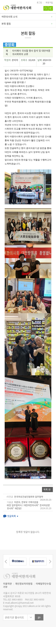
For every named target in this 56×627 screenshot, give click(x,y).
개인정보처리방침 (24, 583)
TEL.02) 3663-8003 (12, 599)
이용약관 (7, 583)
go (39, 617)
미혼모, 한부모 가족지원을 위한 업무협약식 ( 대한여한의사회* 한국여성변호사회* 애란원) (28, 505)
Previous (6, 561)
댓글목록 (11, 516)
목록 (45, 489)
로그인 (39, 3)
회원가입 (49, 3)
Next (50, 561)
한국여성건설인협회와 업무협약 (28, 496)
